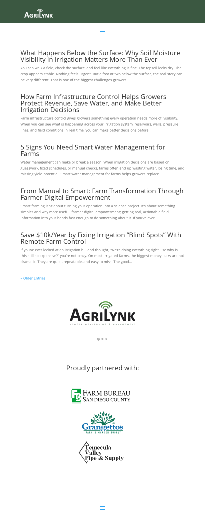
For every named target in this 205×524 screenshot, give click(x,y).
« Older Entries (33, 278)
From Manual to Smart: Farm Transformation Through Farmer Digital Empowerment (102, 194)
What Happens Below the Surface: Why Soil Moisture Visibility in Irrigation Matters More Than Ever (100, 56)
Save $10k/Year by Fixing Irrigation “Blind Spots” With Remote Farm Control (100, 238)
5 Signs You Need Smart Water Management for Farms (92, 150)
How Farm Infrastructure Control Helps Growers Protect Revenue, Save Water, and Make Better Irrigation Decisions (93, 103)
